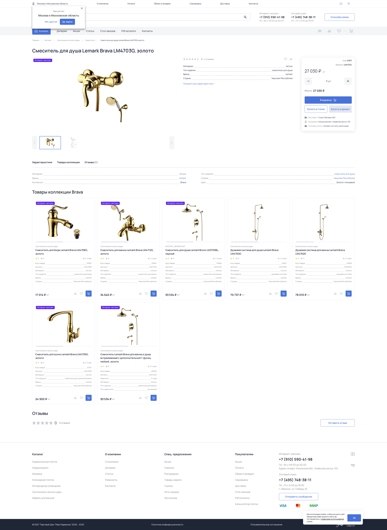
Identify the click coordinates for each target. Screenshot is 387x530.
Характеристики (42, 162)
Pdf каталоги (128, 31)
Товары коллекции (68, 162)
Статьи (90, 31)
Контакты (253, 3)
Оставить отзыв (337, 423)
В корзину (326, 100)
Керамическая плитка (44, 461)
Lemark (289, 74)
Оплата (131, 3)
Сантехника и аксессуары (47, 492)
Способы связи (340, 17)
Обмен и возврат (162, 3)
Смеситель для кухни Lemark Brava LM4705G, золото (62, 356)
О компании (103, 3)
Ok (354, 517)
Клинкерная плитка (43, 480)
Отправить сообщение (298, 496)
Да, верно (67, 21)
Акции (76, 31)
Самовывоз (195, 3)
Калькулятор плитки (246, 504)
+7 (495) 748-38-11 (303, 17)
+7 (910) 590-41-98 (272, 17)
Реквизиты (111, 480)
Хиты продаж (171, 492)
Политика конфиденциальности (167, 524)
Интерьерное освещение (46, 486)
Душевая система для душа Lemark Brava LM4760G (254, 251)
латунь (289, 66)
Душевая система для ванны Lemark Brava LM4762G (320, 251)
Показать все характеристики (198, 83)
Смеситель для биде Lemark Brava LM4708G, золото (61, 251)
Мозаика (37, 473)
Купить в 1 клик (316, 109)
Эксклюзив (170, 498)
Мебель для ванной (43, 498)
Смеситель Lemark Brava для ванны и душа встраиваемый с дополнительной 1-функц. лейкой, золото (125, 358)
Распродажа (171, 473)
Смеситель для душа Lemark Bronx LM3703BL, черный (192, 251)
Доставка (225, 3)
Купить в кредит (340, 109)
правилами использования (332, 519)
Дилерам (62, 31)
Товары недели (173, 480)
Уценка (168, 486)
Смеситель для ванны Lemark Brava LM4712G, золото (127, 251)
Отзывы (91, 162)
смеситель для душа (282, 70)
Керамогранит (40, 467)
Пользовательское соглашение (266, 524)
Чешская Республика (282, 78)
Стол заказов (107, 31)
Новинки (169, 467)
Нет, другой (51, 21)
